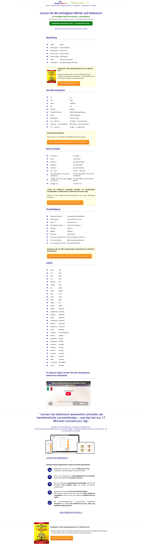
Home (48, 5)
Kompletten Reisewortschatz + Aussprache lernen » (71, 23)
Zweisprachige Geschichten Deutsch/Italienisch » (69, 256)
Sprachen (54, 5)
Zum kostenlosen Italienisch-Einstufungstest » (68, 142)
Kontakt (93, 5)
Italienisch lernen (65, 5)
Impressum (76, 5)
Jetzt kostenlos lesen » (69, 83)
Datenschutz (86, 5)
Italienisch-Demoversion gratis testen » (65, 202)
